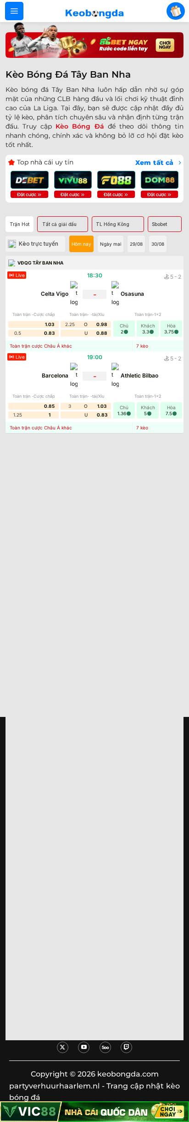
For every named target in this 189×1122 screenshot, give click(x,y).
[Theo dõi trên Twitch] (126, 1047)
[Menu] (14, 11)
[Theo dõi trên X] (62, 1047)
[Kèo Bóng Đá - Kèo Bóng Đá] (94, 11)
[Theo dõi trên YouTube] (83, 1047)
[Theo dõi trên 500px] (105, 1047)
